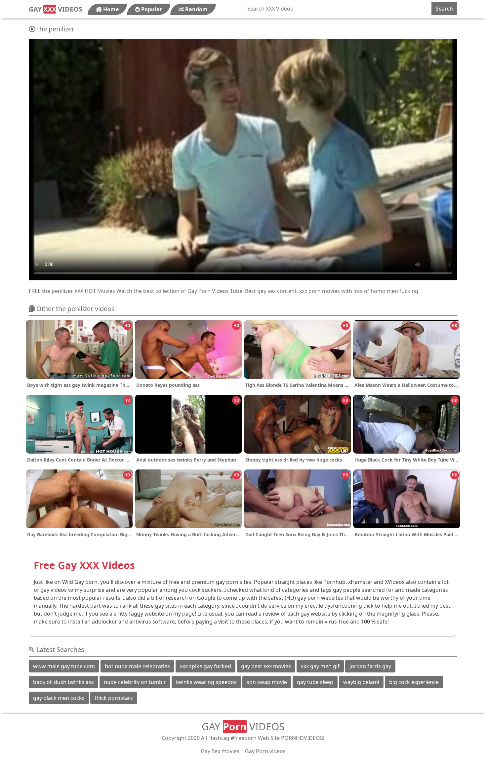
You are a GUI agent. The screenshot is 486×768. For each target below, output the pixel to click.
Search (444, 8)
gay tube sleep (315, 682)
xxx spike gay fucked (205, 666)
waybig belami (361, 682)
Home (110, 9)
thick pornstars (114, 698)
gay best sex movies (266, 666)
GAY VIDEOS (55, 9)
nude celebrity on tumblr (135, 682)
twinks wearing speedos (206, 682)
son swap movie (267, 682)
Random (196, 9)
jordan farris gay (370, 666)
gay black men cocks (59, 698)
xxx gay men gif (320, 666)
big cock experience (414, 682)
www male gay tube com (64, 666)
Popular (151, 9)
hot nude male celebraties (137, 666)
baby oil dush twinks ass (63, 682)
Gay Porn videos (265, 751)
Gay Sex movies (220, 751)
